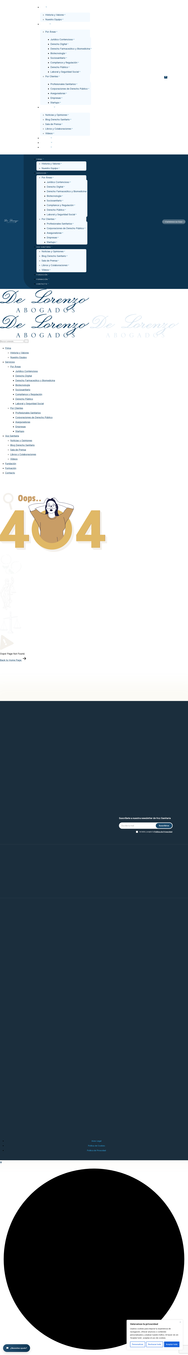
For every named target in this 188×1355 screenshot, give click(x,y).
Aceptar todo (172, 1344)
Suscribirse (164, 826)
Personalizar (137, 1344)
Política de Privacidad (163, 832)
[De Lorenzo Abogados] (44, 311)
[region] (155, 1335)
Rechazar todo (154, 1344)
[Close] (180, 1322)
